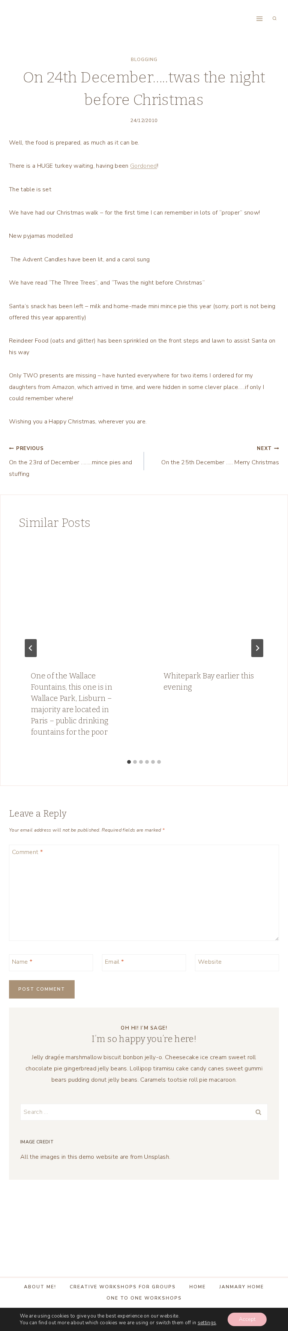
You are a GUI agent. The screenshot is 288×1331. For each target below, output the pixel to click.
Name (22, 962)
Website (210, 962)
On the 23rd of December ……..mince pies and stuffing (70, 461)
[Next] (257, 648)
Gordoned (143, 166)
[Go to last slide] (31, 648)
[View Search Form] (274, 18)
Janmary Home (241, 1287)
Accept (247, 1319)
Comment (27, 852)
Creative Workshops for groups (123, 1287)
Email (114, 962)
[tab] (129, 762)
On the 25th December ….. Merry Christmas (220, 456)
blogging (144, 60)
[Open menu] (259, 18)
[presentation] (77, 599)
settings (207, 1322)
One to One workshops (144, 1298)
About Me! (40, 1287)
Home (197, 1287)
